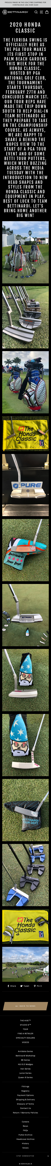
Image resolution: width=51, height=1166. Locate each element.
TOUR (25, 1029)
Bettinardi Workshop (25, 1055)
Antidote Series (25, 1051)
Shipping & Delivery (25, 1099)
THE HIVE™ (25, 1020)
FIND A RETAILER (25, 1033)
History (25, 1143)
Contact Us (25, 1108)
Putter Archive (25, 1135)
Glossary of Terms (25, 1104)
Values (25, 1148)
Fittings (25, 1086)
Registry (25, 1091)
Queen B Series (25, 1077)
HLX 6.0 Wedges (25, 1064)
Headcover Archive (25, 1139)
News (25, 1126)
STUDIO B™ (25, 1025)
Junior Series (25, 1073)
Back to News (27, 1006)
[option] (25, 3)
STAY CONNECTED (25, 1156)
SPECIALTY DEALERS (25, 1038)
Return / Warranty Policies (25, 1112)
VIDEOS (25, 1042)
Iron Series (25, 1069)
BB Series (25, 1060)
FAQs (25, 1130)
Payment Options (25, 1095)
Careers (25, 1122)
